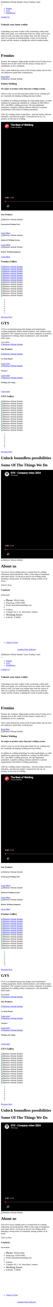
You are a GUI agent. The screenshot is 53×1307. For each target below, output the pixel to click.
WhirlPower (10, 13)
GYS (8, 11)
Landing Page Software (26, 649)
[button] (4, 317)
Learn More (5, 233)
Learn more (5, 364)
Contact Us (5, 17)
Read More (5, 77)
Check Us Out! (12, 642)
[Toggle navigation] (2, 657)
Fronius (9, 8)
